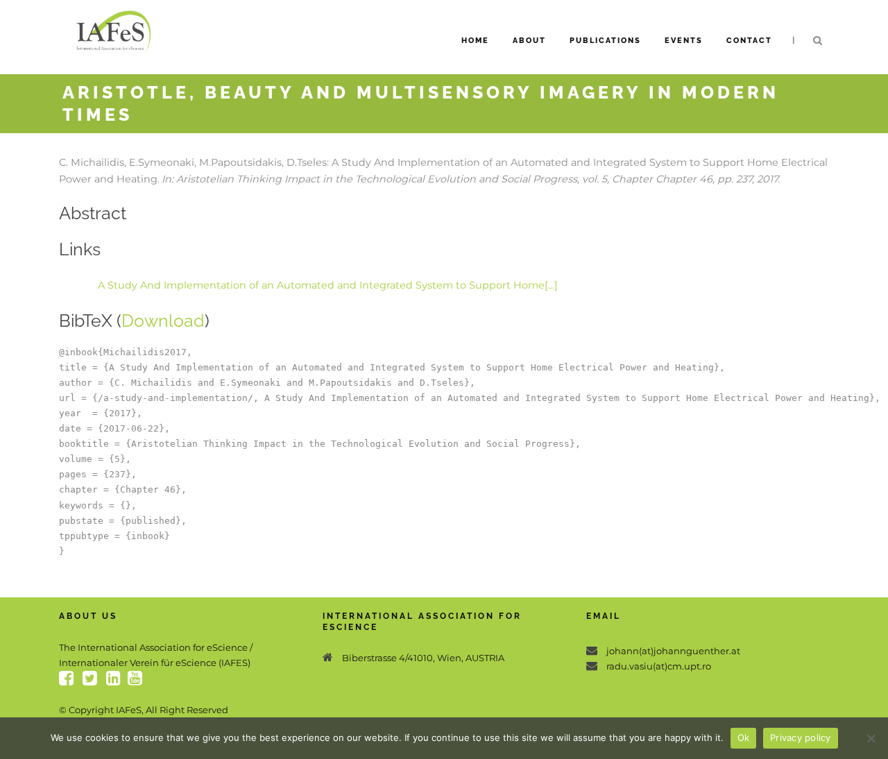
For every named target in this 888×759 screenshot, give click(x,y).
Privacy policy (800, 737)
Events (684, 40)
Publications (605, 40)
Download (163, 320)
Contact (749, 40)
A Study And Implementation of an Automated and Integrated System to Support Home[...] (328, 285)
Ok (743, 737)
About (529, 40)
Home (475, 40)
